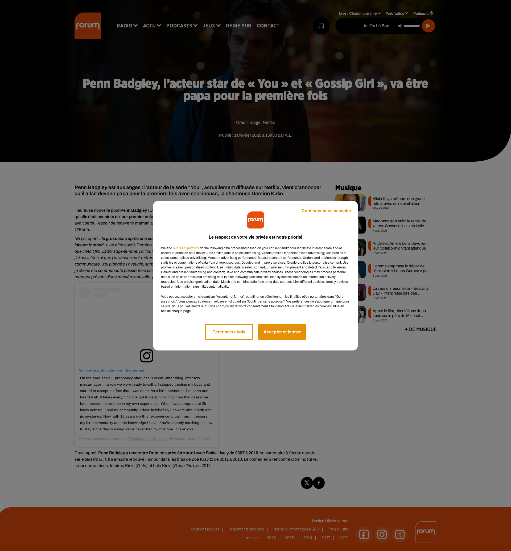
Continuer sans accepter (326, 210)
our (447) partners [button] (186, 248)
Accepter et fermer (282, 332)
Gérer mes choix (228, 332)
